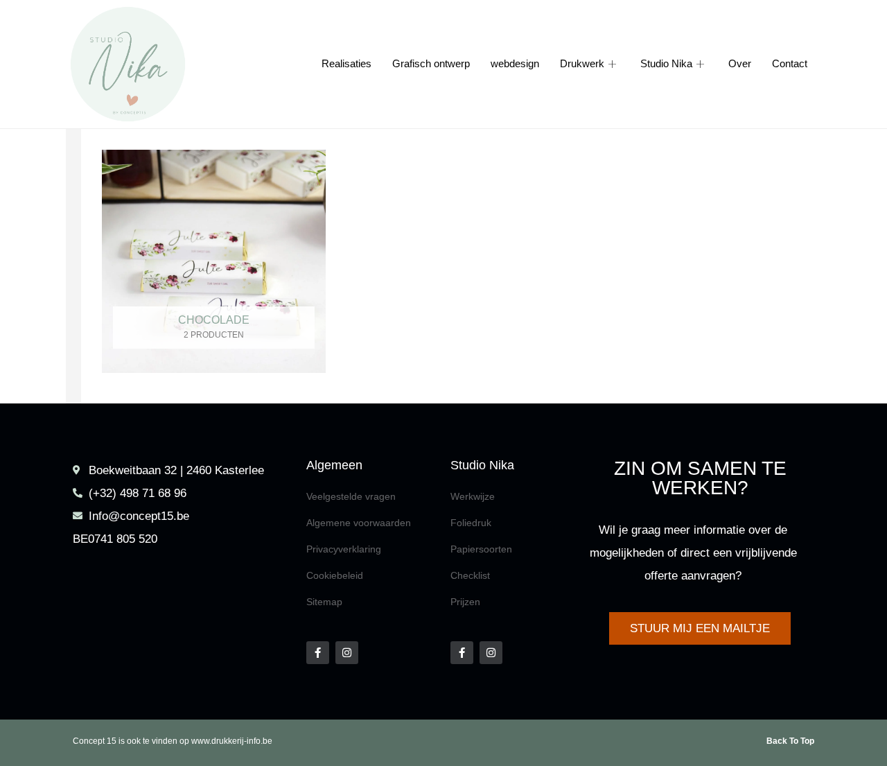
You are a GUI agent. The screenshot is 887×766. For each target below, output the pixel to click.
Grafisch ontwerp (431, 64)
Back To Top (790, 741)
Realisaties (346, 64)
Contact (789, 64)
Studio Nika (666, 64)
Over (739, 64)
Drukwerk (582, 64)
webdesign (515, 64)
